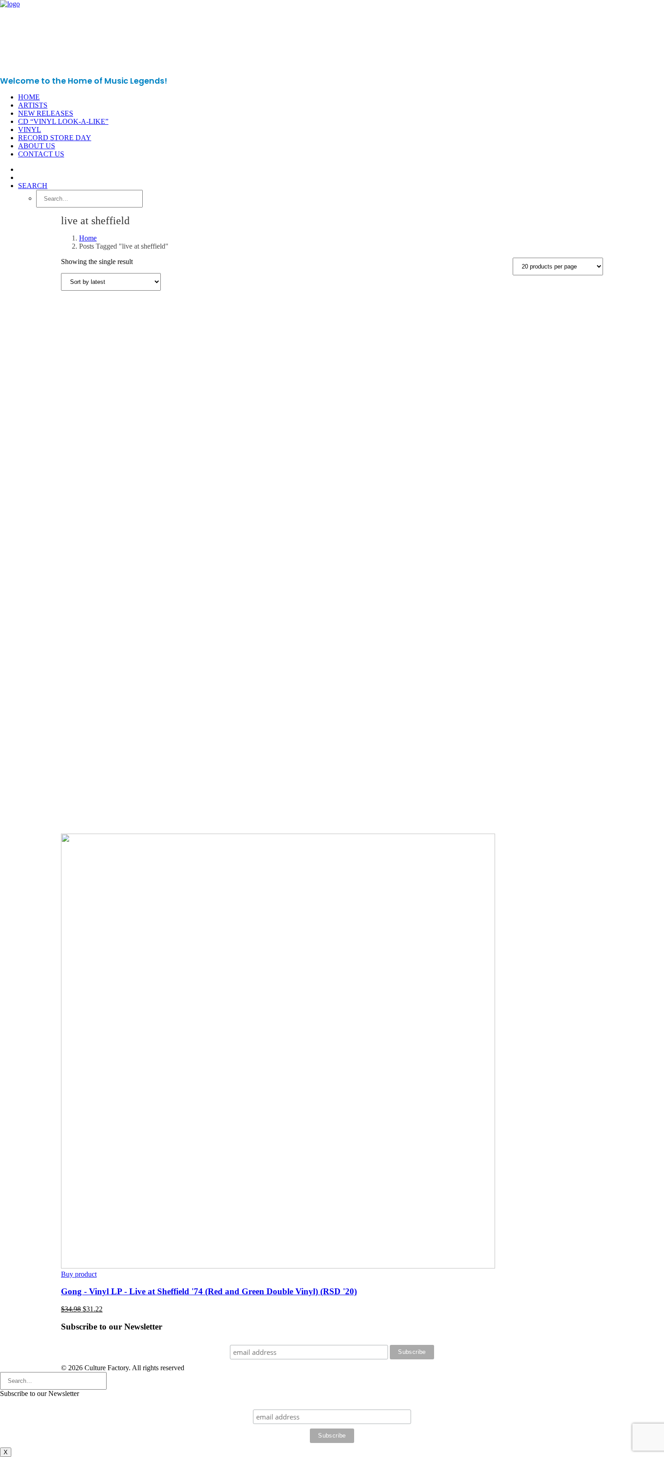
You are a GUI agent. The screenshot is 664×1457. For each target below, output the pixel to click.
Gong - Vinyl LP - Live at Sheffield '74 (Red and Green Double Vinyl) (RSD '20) (209, 1291)
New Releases (45, 113)
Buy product (79, 1274)
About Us (36, 146)
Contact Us (41, 154)
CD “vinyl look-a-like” (63, 121)
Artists (32, 105)
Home (29, 97)
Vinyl (29, 129)
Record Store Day (54, 137)
